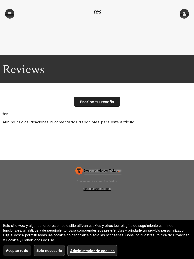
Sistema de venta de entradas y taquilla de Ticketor (98, 172)
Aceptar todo (17, 250)
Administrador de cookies (92, 250)
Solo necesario (49, 250)
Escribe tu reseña (97, 101)
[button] (184, 14)
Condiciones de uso (97, 188)
